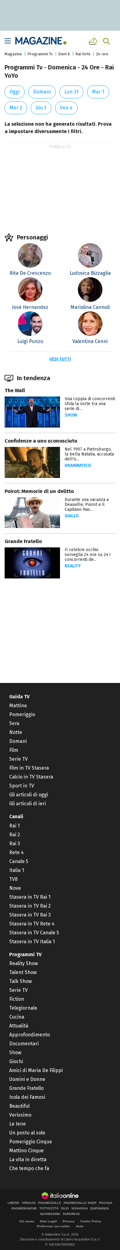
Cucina (16, 1017)
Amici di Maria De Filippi (36, 1070)
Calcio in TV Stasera (31, 777)
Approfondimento (29, 1035)
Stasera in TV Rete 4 (31, 924)
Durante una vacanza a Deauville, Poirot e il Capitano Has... (87, 504)
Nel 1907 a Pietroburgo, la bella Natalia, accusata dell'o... (89, 454)
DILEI (65, 1208)
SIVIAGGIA (79, 1208)
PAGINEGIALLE (49, 1203)
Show (71, 415)
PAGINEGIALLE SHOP (80, 1203)
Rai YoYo (82, 54)
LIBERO (13, 1203)
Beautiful (19, 1106)
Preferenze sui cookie (53, 1226)
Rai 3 (14, 843)
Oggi (15, 92)
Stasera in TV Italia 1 (32, 941)
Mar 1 (98, 92)
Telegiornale (23, 1008)
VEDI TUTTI (60, 359)
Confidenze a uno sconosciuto (41, 441)
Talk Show (20, 981)
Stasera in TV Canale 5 (34, 933)
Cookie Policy (90, 1221)
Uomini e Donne (27, 1079)
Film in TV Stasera (29, 768)
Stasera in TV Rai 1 (29, 897)
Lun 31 (71, 92)
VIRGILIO (29, 1203)
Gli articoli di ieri (27, 803)
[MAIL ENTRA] (94, 41)
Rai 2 (14, 835)
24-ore (102, 54)
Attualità (18, 1026)
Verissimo (20, 1115)
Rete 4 (16, 852)
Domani (42, 92)
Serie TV (18, 759)
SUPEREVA (71, 1214)
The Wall (15, 390)
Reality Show (23, 963)
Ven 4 (66, 108)
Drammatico (78, 465)
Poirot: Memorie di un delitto (39, 491)
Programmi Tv (40, 54)
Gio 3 (41, 108)
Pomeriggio (22, 714)
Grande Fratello (23, 541)
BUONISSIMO (50, 1214)
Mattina (18, 705)
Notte (15, 732)
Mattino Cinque (26, 1150)
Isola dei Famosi (27, 1097)
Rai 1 (14, 826)
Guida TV (19, 697)
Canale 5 (18, 861)
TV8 (13, 879)
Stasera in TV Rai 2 (30, 906)
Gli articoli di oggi (28, 795)
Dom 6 (64, 54)
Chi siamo (26, 1221)
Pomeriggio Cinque (30, 1142)
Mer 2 (16, 108)
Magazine (13, 54)
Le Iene (17, 1124)
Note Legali (48, 1221)
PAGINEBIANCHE (24, 1208)
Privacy (68, 1221)
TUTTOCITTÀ (48, 1208)
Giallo (72, 516)
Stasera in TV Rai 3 (30, 915)
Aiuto (79, 1226)
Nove (15, 888)
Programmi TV (25, 954)
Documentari (24, 1044)
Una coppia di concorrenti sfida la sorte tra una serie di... (90, 403)
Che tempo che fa (29, 1168)
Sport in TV (21, 786)
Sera (14, 723)
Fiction (16, 999)
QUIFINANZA (99, 1208)
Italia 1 (16, 870)
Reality (73, 566)
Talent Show (23, 972)
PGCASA (105, 1203)
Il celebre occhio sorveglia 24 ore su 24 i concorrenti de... (87, 554)
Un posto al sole (27, 1133)
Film (13, 750)
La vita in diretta (27, 1159)
